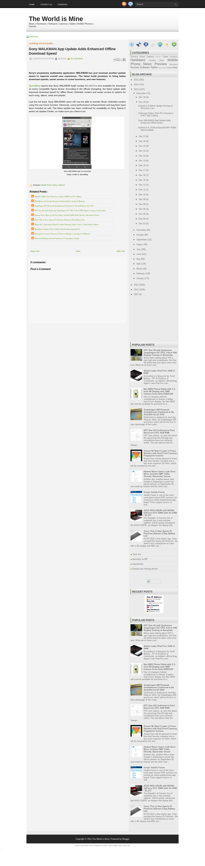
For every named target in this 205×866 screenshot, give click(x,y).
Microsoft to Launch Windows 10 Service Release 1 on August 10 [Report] (62, 234)
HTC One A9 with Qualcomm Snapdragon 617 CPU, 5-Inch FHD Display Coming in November (70, 210)
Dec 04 (142, 219)
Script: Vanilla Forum (154, 492)
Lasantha (104, 845)
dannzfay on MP (140, 559)
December (141, 93)
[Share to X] (121, 59)
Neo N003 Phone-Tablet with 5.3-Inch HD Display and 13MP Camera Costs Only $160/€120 (160, 391)
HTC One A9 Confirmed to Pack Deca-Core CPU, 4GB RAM (159, 431)
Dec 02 (142, 223)
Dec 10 (142, 194)
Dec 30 (142, 97)
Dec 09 (142, 199)
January (140, 278)
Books (142, 57)
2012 (136, 285)
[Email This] (115, 59)
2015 (136, 79)
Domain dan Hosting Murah (145, 569)
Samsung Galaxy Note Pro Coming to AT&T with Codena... (155, 114)
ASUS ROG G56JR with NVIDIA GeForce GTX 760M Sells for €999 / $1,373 (160, 512)
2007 (136, 294)
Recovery (173, 64)
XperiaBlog (34, 85)
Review (135, 67)
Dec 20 (142, 156)
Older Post (121, 251)
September (141, 239)
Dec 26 (142, 141)
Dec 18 (142, 165)
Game (165, 56)
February (140, 273)
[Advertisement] (66, 325)
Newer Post (35, 251)
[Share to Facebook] (124, 59)
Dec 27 (142, 136)
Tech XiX (136, 554)
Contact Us (46, 4)
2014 (136, 84)
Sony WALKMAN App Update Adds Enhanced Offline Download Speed (72, 51)
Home (31, 4)
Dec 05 (142, 214)
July (138, 249)
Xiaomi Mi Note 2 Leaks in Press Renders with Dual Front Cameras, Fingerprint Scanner (161, 453)
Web (175, 67)
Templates (162, 68)
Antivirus (134, 57)
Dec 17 (142, 170)
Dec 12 (142, 185)
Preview (161, 64)
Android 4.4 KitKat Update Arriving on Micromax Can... (155, 107)
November (141, 230)
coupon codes (126, 845)
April (138, 264)
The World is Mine (56, 18)
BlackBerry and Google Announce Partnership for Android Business (60, 201)
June (139, 254)
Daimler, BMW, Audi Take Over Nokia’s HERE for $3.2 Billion (58, 197)
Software (61, 185)
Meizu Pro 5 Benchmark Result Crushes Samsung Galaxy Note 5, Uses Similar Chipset (66, 224)
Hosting (152, 60)
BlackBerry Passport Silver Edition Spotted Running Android (57, 229)
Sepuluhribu (137, 564)
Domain (158, 57)
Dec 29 (142, 102)
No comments (77, 59)
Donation (62, 4)
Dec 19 (142, 160)
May (138, 259)
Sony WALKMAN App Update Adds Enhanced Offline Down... (154, 121)
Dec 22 (142, 151)
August (140, 244)
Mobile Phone (46, 185)
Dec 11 (142, 189)
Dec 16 (142, 175)
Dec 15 (142, 180)
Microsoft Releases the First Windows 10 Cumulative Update (57, 238)
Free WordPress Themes (87, 845)
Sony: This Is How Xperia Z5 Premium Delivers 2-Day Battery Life (60, 220)
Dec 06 (142, 209)
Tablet (154, 67)
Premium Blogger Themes (115, 845)
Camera (150, 56)
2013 (136, 89)
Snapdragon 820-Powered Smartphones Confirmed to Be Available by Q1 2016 (64, 206)
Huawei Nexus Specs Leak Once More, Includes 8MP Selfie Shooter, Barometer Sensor (67, 215)
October (140, 235)
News (55, 185)
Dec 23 (142, 146)
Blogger (125, 839)
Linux (161, 60)
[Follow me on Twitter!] (131, 6)
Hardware (138, 60)
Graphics (174, 57)
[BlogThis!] (118, 59)
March (139, 269)
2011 (136, 289)
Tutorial (169, 67)
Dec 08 (142, 204)
